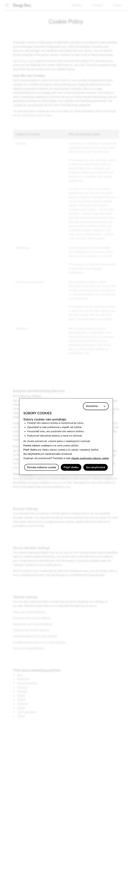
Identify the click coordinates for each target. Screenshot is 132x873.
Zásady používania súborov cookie (90, 458)
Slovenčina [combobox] (92, 406)
